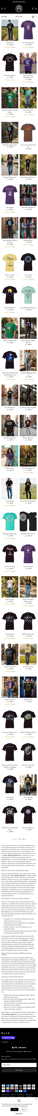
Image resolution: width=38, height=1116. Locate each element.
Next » (24, 839)
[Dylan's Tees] (19, 9)
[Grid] (33, 17)
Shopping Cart (20, 1094)
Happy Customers (5, 1094)
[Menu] (2, 9)
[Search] (6, 9)
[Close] (36, 1099)
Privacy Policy (16, 1106)
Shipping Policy (29, 1094)
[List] (35, 17)
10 (19, 839)
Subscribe (19, 1070)
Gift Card (13, 1094)
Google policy (24, 1106)
